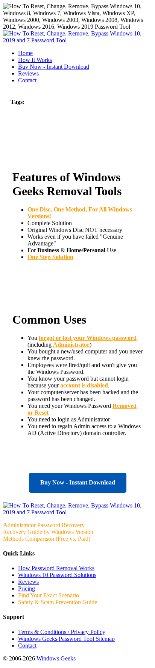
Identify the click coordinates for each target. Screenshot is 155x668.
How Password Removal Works (56, 568)
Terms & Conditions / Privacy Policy (61, 632)
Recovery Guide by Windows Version (48, 532)
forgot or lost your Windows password (88, 338)
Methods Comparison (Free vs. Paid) (46, 538)
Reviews (28, 73)
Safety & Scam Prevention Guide (57, 602)
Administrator (71, 344)
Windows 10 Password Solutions (57, 575)
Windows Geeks (56, 658)
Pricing (26, 588)
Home (25, 53)
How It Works (35, 60)
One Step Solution (50, 257)
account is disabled (84, 385)
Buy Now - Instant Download (77, 482)
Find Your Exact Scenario (48, 595)
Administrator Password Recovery (44, 525)
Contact (27, 80)
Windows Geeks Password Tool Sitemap (66, 639)
